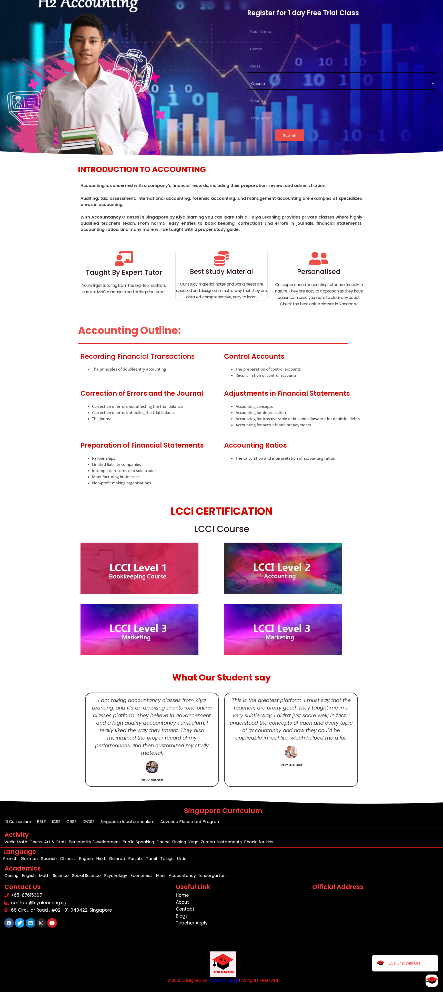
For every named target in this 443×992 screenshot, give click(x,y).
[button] (82, 740)
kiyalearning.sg (223, 980)
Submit (290, 135)
